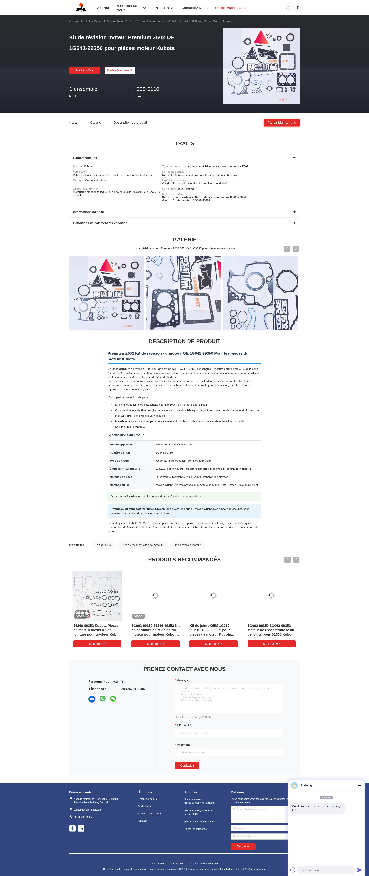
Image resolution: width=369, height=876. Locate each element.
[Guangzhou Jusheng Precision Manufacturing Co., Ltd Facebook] (72, 828)
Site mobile (177, 863)
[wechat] (113, 699)
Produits (86, 20)
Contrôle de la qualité (149, 813)
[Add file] (293, 870)
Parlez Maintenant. (120, 70)
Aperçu (73, 20)
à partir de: (183, 725)
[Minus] (359, 785)
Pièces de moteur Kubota (109, 20)
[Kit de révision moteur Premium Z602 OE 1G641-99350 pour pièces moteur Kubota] (261, 65)
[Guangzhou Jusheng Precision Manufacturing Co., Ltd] (80, 7)
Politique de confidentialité (204, 863)
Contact (142, 821)
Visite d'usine (145, 806)
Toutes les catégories (195, 829)
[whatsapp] (102, 699)
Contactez (187, 765)
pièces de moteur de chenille (199, 821)
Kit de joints (104, 544)
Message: (182, 680)
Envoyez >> (243, 846)
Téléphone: (183, 744)
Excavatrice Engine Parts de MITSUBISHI (199, 812)
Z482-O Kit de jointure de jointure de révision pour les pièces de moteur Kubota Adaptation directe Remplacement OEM (154, 634)
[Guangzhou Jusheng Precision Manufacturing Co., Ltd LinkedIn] (81, 828)
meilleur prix (84, 70)
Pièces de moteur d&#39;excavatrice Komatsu (199, 801)
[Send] (359, 870)
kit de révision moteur (188, 544)
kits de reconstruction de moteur (142, 544)
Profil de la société (148, 799)
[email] (91, 699)
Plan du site (157, 863)
